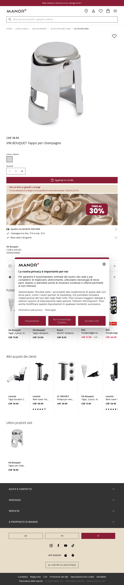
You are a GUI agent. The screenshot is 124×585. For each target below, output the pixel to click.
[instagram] (51, 546)
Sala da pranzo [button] (39, 29)
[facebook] (58, 546)
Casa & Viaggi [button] (21, 29)
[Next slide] (106, 388)
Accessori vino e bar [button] (60, 29)
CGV (45, 577)
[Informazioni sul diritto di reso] (116, 237)
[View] (62, 209)
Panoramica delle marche (31, 581)
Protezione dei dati (59, 577)
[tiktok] (73, 546)
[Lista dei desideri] (114, 36)
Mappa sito (35, 577)
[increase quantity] (22, 171)
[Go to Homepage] (16, 10)
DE (25, 536)
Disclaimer (101, 577)
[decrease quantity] (10, 171)
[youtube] (66, 546)
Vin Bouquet (12, 246)
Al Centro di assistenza (62, 565)
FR (62, 536)
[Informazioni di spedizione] (116, 229)
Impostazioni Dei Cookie (82, 577)
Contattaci (23, 577)
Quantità (9, 166)
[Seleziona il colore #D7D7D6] (9, 159)
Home (9, 29)
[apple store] (66, 555)
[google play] (73, 555)
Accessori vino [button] (81, 29)
